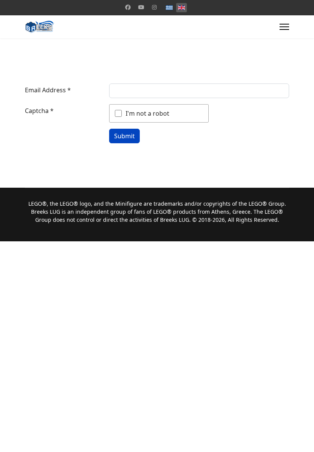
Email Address (48, 90)
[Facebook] (128, 7)
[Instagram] (154, 7)
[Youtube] (141, 7)
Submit (124, 136)
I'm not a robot (147, 113)
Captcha (39, 110)
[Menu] (284, 26)
